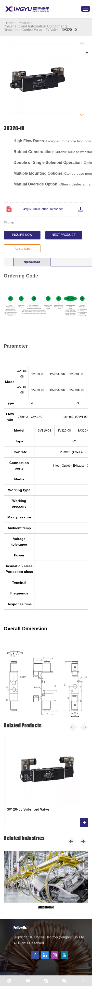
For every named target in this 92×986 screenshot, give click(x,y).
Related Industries (24, 838)
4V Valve (52, 30)
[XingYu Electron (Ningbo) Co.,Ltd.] (27, 9)
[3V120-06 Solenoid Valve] (46, 769)
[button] (73, 727)
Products (25, 23)
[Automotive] (46, 877)
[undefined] (38, 79)
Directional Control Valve (23, 30)
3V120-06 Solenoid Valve (28, 810)
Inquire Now (22, 235)
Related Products (22, 725)
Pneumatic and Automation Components (35, 26)
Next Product (64, 235)
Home (10, 23)
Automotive (46, 907)
